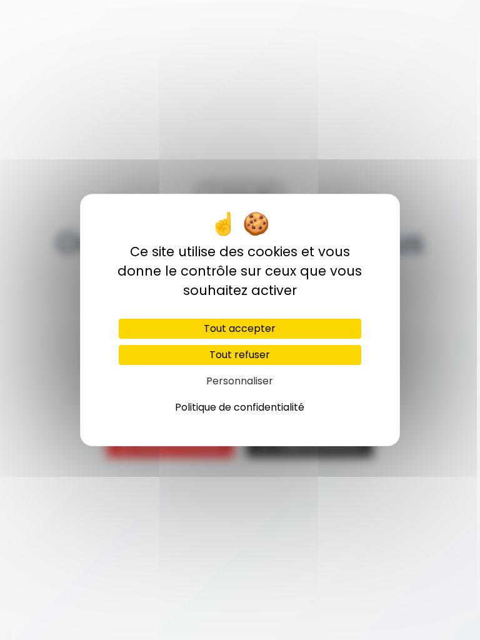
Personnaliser (239, 381)
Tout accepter (240, 328)
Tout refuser (239, 355)
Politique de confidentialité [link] (239, 407)
